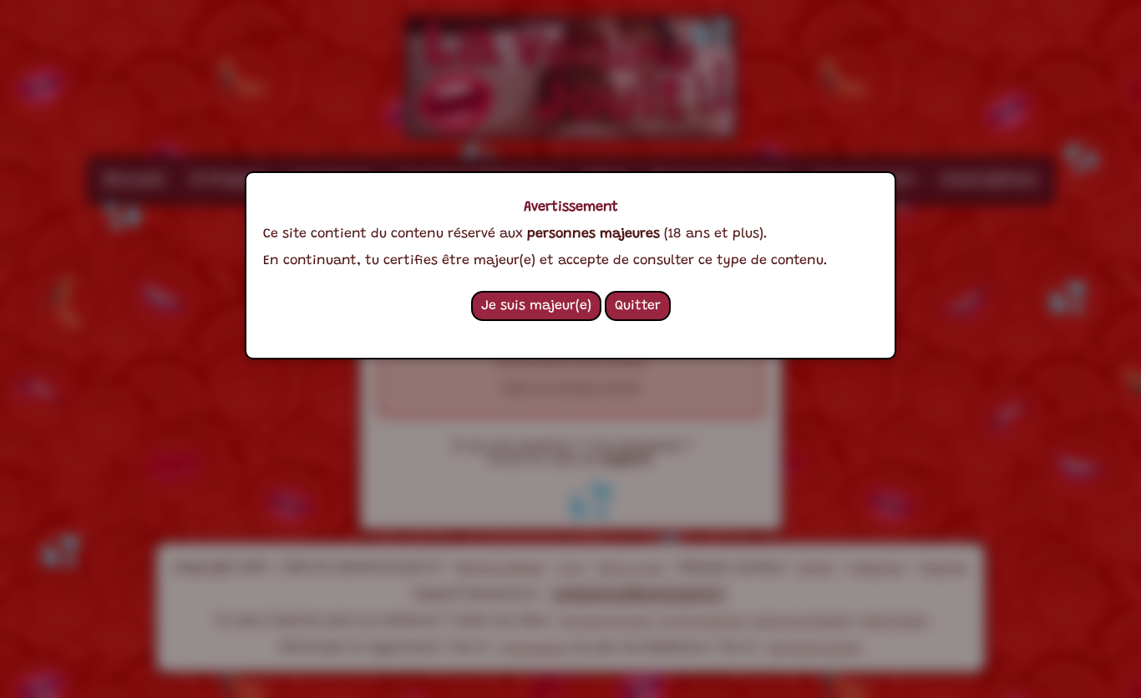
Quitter (638, 306)
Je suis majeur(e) (536, 306)
